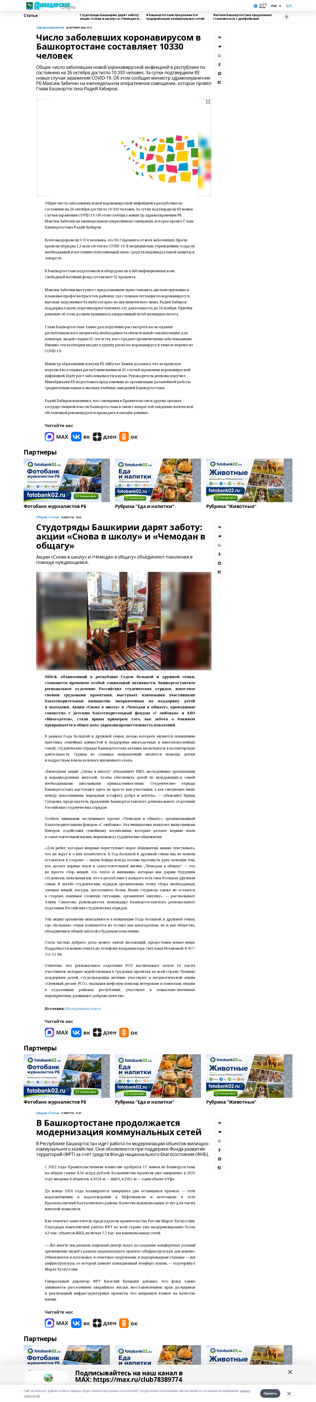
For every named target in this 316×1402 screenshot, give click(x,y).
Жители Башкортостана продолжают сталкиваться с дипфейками (242, 16)
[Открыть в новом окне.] (56, 436)
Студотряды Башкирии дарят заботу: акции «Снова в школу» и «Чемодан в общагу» (109, 16)
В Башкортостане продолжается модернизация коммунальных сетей (175, 16)
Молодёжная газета (83, 1008)
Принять (270, 1393)
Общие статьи (47, 517)
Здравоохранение (50, 27)
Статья (30, 15)
